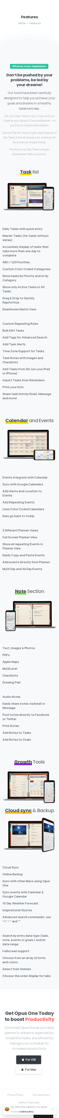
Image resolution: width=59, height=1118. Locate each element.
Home (22, 23)
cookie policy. (26, 1111)
